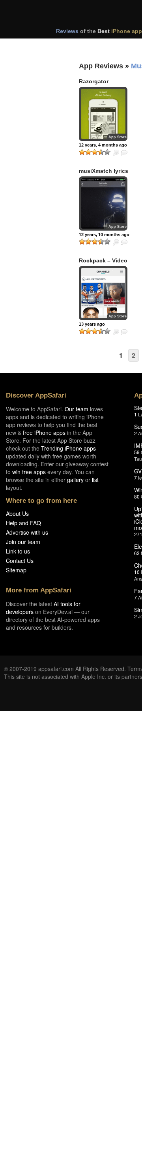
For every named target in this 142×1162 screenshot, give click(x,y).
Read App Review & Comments (124, 153)
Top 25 (67, 46)
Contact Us (20, 561)
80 (137, 496)
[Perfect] (107, 152)
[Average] (95, 152)
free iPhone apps (44, 432)
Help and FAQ (23, 523)
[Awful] (82, 152)
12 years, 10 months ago (104, 234)
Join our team (23, 542)
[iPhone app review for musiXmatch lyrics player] (103, 203)
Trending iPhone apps (68, 448)
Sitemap (16, 570)
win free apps (29, 472)
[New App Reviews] (26, 46)
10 (137, 571)
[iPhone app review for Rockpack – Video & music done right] (103, 293)
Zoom (116, 153)
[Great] (101, 152)
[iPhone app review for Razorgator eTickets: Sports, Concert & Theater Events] (103, 114)
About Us (17, 513)
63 (137, 553)
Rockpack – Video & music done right (104, 263)
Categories (107, 46)
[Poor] (88, 152)
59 (137, 452)
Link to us (18, 551)
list (95, 480)
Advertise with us (27, 532)
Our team (76, 409)
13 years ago (92, 324)
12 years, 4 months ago (103, 145)
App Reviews (101, 66)
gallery (75, 480)
